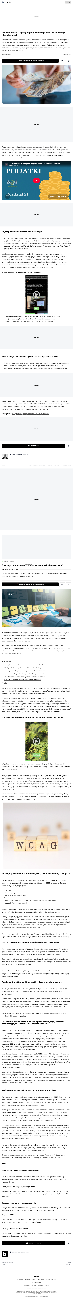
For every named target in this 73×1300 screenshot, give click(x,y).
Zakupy (47, 1285)
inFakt (16, 147)
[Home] (9, 2)
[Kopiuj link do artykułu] (68, 61)
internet (68, 1264)
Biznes (34, 1285)
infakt (31, 465)
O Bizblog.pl (20, 1279)
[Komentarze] (62, 61)
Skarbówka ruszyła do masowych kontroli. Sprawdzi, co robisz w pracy (28, 321)
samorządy (59, 254)
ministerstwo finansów (46, 465)
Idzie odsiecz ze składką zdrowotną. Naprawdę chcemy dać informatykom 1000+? (32, 316)
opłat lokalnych (50, 147)
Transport (40, 1285)
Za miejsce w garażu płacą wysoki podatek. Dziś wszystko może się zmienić (30, 319)
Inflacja (35, 465)
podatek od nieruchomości (62, 465)
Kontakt (34, 1279)
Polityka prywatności (51, 1279)
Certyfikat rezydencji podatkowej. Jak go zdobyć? (30, 414)
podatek (48, 401)
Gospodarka (27, 1285)
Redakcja (27, 1279)
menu (68, 2)
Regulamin (41, 1279)
